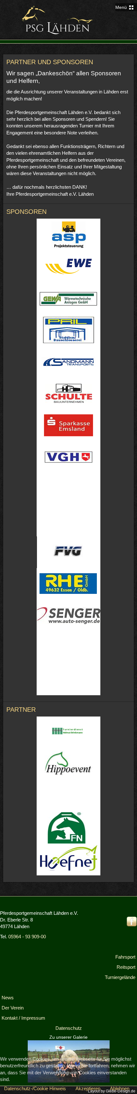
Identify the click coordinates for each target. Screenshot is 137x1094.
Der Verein (13, 1007)
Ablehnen (119, 1088)
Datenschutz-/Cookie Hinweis (35, 1088)
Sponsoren (26, 211)
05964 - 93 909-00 (27, 936)
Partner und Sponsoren (49, 61)
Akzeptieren (88, 1088)
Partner (21, 709)
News (8, 997)
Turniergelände (120, 977)
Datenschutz (68, 1028)
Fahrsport (125, 957)
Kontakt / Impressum (23, 1018)
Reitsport (126, 967)
